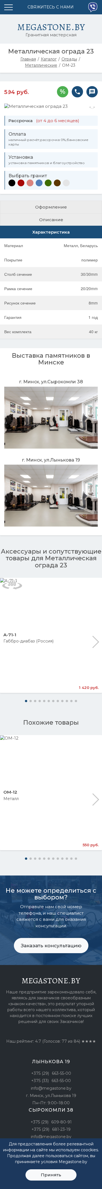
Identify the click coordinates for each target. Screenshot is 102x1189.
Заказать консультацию (51, 945)
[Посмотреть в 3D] (12, 585)
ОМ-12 (10, 792)
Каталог (49, 59)
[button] (95, 642)
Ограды (69, 59)
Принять (51, 1174)
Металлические (41, 65)
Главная (28, 59)
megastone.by (51, 981)
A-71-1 (9, 634)
